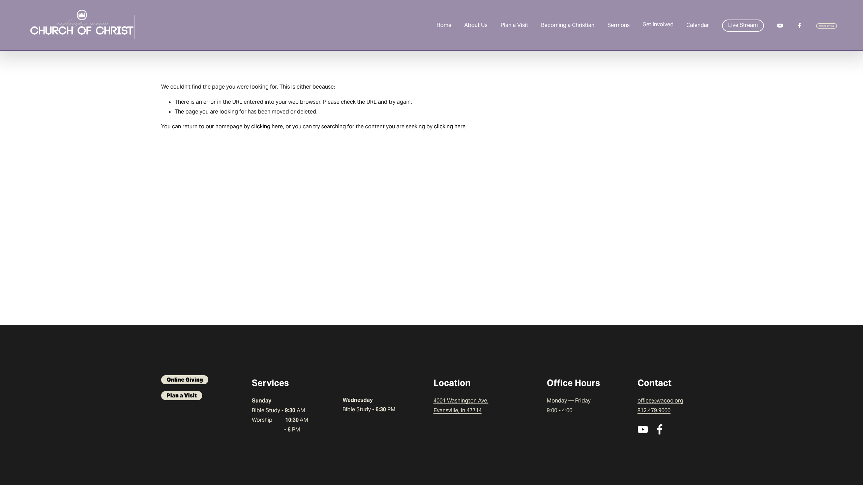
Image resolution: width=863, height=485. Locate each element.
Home (444, 25)
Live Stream (743, 25)
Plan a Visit (514, 25)
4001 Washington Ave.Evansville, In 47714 (461, 405)
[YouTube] (780, 25)
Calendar (697, 25)
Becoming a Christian (567, 25)
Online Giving (826, 25)
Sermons (618, 25)
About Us (475, 25)
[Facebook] (799, 25)
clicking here (267, 126)
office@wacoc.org (660, 400)
